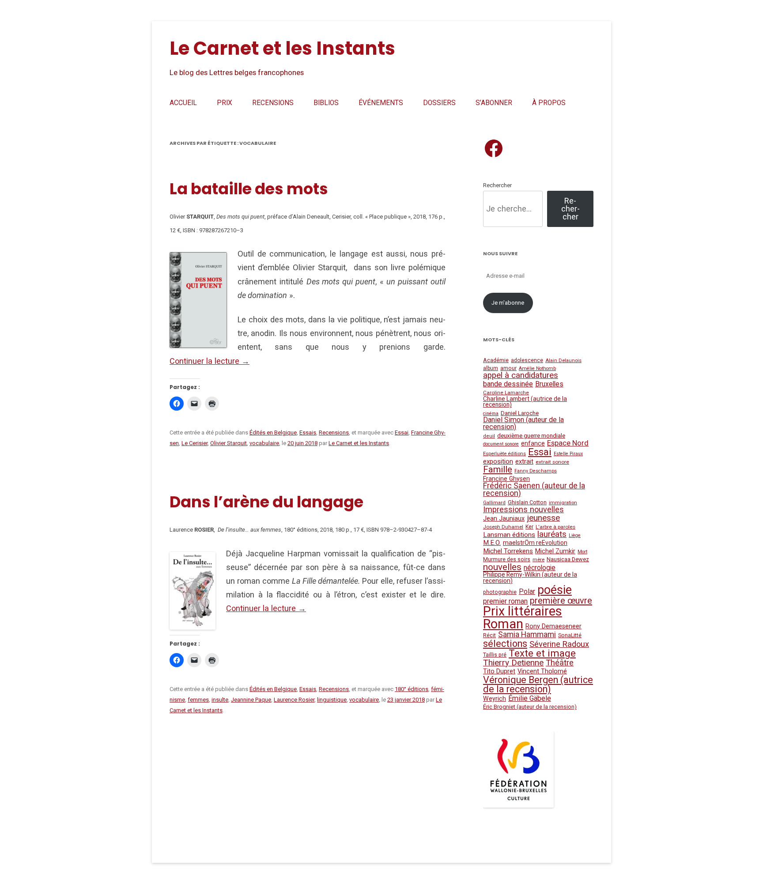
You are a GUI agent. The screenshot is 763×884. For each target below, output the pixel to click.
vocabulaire (264, 443)
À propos (549, 103)
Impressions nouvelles (523, 509)
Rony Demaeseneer (553, 626)
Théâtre (560, 662)
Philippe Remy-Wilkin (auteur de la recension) (530, 577)
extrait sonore (552, 462)
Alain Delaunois (563, 360)
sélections (505, 643)
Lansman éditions (509, 535)
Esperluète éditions (504, 454)
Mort (582, 552)
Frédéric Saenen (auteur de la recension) (534, 489)
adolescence (527, 360)
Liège (575, 535)
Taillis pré (494, 655)
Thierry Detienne (513, 662)
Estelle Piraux (568, 454)
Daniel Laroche (520, 413)
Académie (496, 360)
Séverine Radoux (559, 644)
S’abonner (494, 103)
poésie (554, 590)
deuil (489, 436)
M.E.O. (492, 543)
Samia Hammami (527, 634)
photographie (500, 592)
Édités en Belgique (273, 432)
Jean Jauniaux (504, 518)
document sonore (501, 444)
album (490, 368)
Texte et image (542, 653)
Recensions (273, 103)
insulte (220, 699)
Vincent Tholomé (542, 671)
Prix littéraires (522, 611)
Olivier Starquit (228, 443)
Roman (503, 623)
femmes (198, 699)
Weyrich (494, 698)
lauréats (552, 534)
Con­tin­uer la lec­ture (209, 361)
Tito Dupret (499, 671)
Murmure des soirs (506, 559)
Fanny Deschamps (535, 471)
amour (508, 368)
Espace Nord (568, 443)
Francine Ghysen (506, 478)
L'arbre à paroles (555, 527)
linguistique (332, 699)
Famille (497, 469)
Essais (307, 432)
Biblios (326, 103)
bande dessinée (508, 384)
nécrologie (539, 568)
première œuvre (561, 600)
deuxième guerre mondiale (531, 435)
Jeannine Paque (251, 699)
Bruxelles (549, 384)
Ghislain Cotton (527, 502)
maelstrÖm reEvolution (535, 542)
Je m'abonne (507, 302)
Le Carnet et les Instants (282, 48)
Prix (224, 103)
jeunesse (543, 518)
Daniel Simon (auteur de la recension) (523, 423)
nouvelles (502, 567)
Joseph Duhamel (503, 527)
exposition (498, 461)
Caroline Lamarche (506, 392)
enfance (533, 443)
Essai (401, 432)
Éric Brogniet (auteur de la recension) (530, 706)
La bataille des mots (249, 189)
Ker (529, 527)
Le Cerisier (194, 443)
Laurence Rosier (294, 699)
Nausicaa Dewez (568, 559)
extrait (524, 461)
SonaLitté (570, 635)
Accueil (183, 103)
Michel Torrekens (508, 551)
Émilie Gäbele (529, 698)
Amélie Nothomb (537, 368)
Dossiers (439, 103)
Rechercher (497, 185)
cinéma (491, 413)
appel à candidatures (520, 375)
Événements (381, 103)
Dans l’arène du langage (266, 502)
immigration (563, 502)
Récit (489, 635)
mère (538, 559)
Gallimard (494, 503)
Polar (527, 591)
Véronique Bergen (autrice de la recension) (538, 684)
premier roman (505, 601)
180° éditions (411, 689)
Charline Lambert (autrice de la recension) (525, 401)
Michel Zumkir (555, 551)
